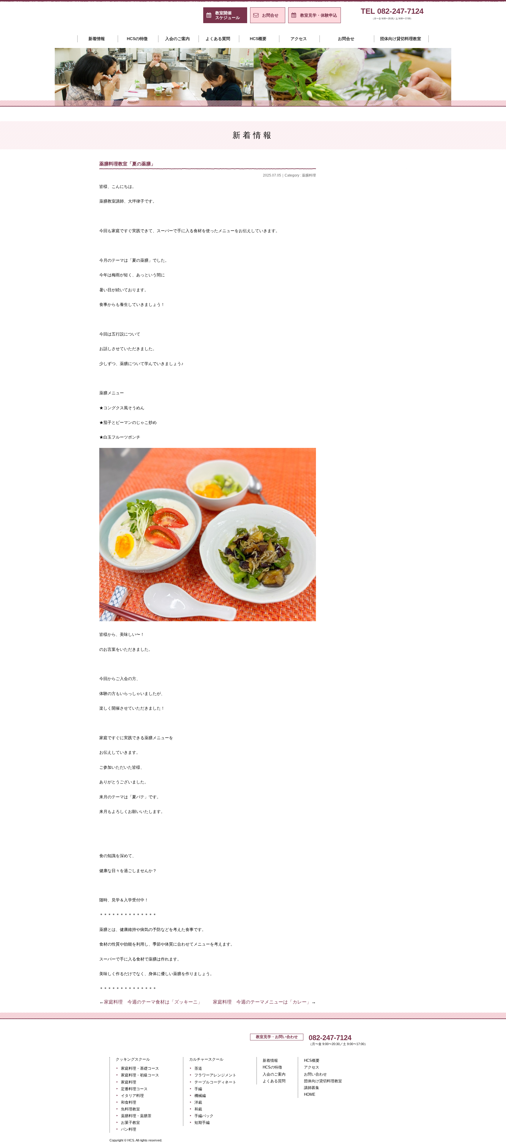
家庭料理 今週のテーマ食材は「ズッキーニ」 (153, 1001)
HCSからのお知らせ (377, 185)
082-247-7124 (330, 1038)
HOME (309, 1094)
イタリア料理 (377, 258)
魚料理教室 (377, 287)
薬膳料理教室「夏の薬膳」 (129, 163)
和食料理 (377, 273)
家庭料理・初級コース (377, 214)
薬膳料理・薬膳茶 (136, 1116)
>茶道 (377, 360)
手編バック (377, 463)
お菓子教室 (377, 316)
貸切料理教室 (377, 346)
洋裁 (377, 434)
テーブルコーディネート (377, 390)
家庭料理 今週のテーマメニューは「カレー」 (262, 1001)
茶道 (198, 1068)
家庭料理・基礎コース (377, 199)
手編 (377, 404)
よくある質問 (218, 38)
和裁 (377, 448)
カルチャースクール (308, 98)
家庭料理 (377, 229)
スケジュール (227, 15)
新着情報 (96, 38)
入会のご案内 (177, 38)
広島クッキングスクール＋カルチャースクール (127, 18)
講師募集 (311, 1088)
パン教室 (377, 331)
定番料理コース (377, 243)
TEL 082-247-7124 (392, 13)
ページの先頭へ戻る (373, 1013)
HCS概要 (258, 38)
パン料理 (128, 1129)
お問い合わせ (315, 1074)
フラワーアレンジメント (377, 375)
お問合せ (270, 15)
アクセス (298, 38)
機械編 (377, 419)
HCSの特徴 (137, 38)
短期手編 (377, 477)
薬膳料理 (309, 175)
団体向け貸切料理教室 (400, 38)
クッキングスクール (197, 98)
